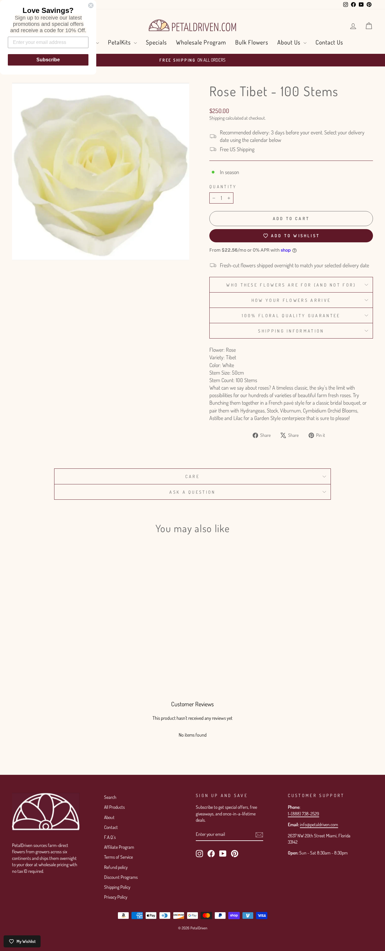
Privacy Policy (115, 897)
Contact (111, 827)
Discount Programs (121, 877)
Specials (156, 42)
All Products (114, 807)
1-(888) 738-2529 (303, 814)
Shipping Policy (117, 887)
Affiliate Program (119, 847)
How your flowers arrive (291, 300)
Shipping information (291, 330)
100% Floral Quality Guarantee (291, 315)
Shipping (217, 118)
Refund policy (116, 867)
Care (192, 476)
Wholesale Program (201, 42)
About (109, 817)
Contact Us (329, 42)
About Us (289, 42)
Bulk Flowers (251, 42)
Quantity (223, 186)
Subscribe (48, 59)
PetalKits (120, 42)
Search (110, 797)
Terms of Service (118, 857)
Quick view (54, 627)
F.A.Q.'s (110, 837)
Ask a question (192, 492)
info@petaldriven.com (319, 824)
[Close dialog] (91, 5)
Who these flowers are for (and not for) (291, 284)
